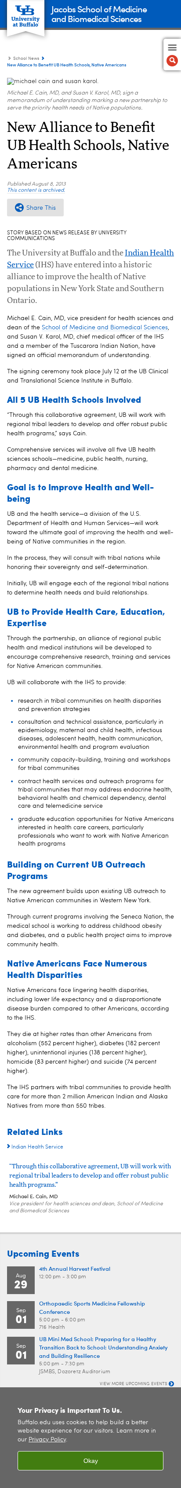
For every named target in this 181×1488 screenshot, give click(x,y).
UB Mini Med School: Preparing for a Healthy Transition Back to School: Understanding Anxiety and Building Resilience (103, 1347)
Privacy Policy (47, 1440)
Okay (90, 1460)
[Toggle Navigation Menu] (172, 54)
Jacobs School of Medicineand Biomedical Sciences (99, 13)
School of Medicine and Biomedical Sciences (105, 328)
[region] (90, 1437)
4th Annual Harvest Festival (74, 1268)
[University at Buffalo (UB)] (25, 13)
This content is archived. (36, 190)
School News (26, 58)
